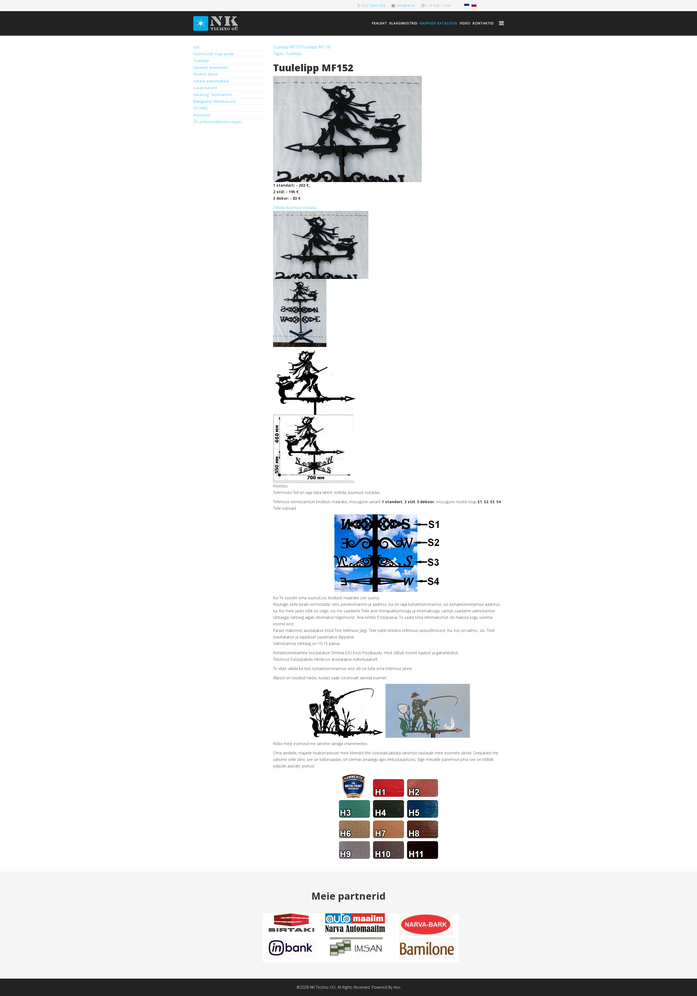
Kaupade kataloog (438, 23)
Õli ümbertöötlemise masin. (217, 121)
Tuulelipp (201, 60)
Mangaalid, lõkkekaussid (214, 101)
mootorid (201, 115)
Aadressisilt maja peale (213, 53)
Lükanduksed (205, 87)
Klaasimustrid (403, 23)
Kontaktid (483, 23)
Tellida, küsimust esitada (294, 207)
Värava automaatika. (211, 81)
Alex (397, 987)
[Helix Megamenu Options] (501, 23)
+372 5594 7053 (373, 5)
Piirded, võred (205, 74)
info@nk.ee (406, 5)
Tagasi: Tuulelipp (287, 53)
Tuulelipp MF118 (316, 47)
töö (196, 47)
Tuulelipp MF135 (287, 47)
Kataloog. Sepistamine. (213, 94)
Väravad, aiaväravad (210, 67)
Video (465, 23)
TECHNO (200, 108)
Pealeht (379, 23)
